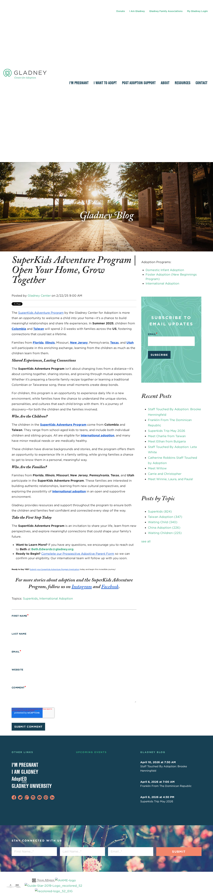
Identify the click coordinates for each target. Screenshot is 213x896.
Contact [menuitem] (201, 82)
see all (146, 541)
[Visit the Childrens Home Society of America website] (10, 886)
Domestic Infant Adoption (165, 270)
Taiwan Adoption (165, 517)
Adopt (19, 778)
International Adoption (56, 598)
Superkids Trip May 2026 (166, 430)
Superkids (30, 598)
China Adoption (164, 527)
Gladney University (32, 786)
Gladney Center (39, 295)
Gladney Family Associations (166, 11)
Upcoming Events (91, 752)
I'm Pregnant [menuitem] (79, 82)
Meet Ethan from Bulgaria (167, 441)
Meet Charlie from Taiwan (167, 436)
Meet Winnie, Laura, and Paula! (170, 479)
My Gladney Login (197, 11)
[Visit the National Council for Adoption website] (17, 886)
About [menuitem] (165, 82)
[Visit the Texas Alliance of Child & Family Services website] (54, 886)
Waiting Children (165, 533)
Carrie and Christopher (164, 473)
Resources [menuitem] (182, 82)
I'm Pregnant (25, 764)
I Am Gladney (137, 11)
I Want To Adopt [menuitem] (105, 82)
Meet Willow (157, 468)
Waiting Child (162, 522)
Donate (120, 11)
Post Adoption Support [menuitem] (139, 82)
